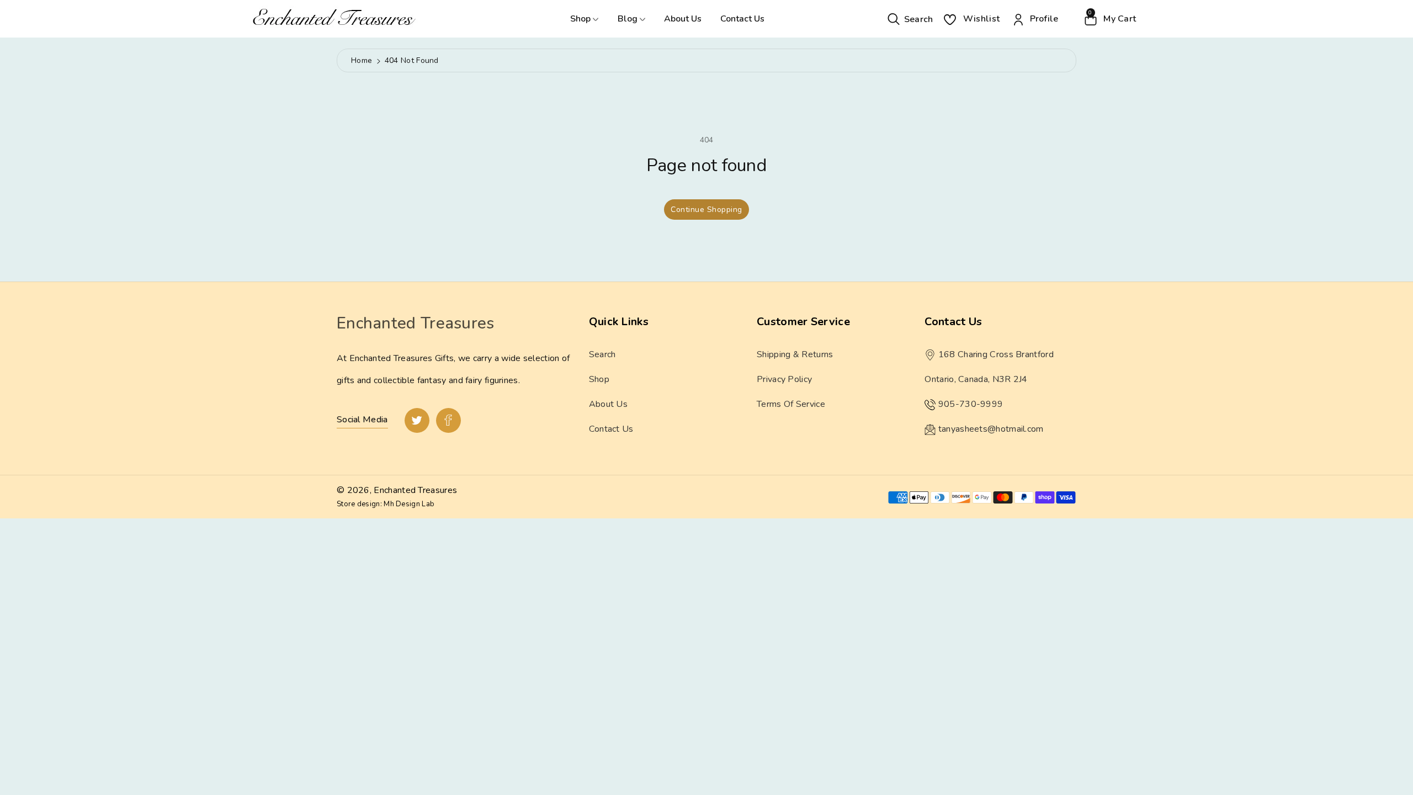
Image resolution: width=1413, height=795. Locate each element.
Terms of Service (791, 404)
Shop (581, 19)
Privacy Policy (784, 379)
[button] (910, 18)
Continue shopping (706, 209)
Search (602, 354)
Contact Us (742, 19)
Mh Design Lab (409, 504)
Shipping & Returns (795, 354)
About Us (683, 19)
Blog (629, 19)
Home (361, 60)
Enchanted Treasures (415, 490)
